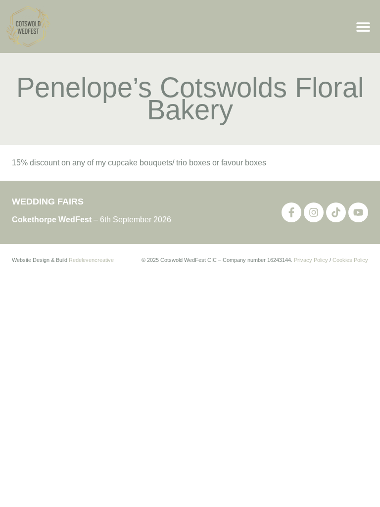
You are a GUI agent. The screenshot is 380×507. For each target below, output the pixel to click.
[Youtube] (358, 212)
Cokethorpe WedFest (52, 219)
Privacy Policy (311, 260)
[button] (363, 26)
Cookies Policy (350, 260)
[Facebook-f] (291, 212)
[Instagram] (314, 212)
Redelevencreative (91, 260)
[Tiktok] (336, 212)
